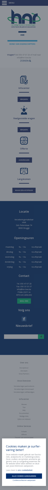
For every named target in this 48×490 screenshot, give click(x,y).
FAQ (24, 410)
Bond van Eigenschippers (22, 44)
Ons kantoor (24, 368)
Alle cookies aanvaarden (24, 476)
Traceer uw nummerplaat (24, 437)
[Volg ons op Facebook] (24, 319)
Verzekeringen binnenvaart (24, 389)
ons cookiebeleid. (25, 470)
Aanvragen (24, 160)
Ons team (24, 371)
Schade (24, 431)
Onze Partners (24, 374)
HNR (22, 35)
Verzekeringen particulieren (24, 386)
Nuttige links (24, 416)
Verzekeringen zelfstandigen (24, 392)
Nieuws (24, 404)
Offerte (24, 434)
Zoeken (24, 60)
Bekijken (24, 99)
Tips (24, 407)
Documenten (24, 413)
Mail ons (24, 301)
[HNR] (24, 18)
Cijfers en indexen (24, 419)
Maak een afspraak (24, 190)
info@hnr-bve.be (24, 57)
